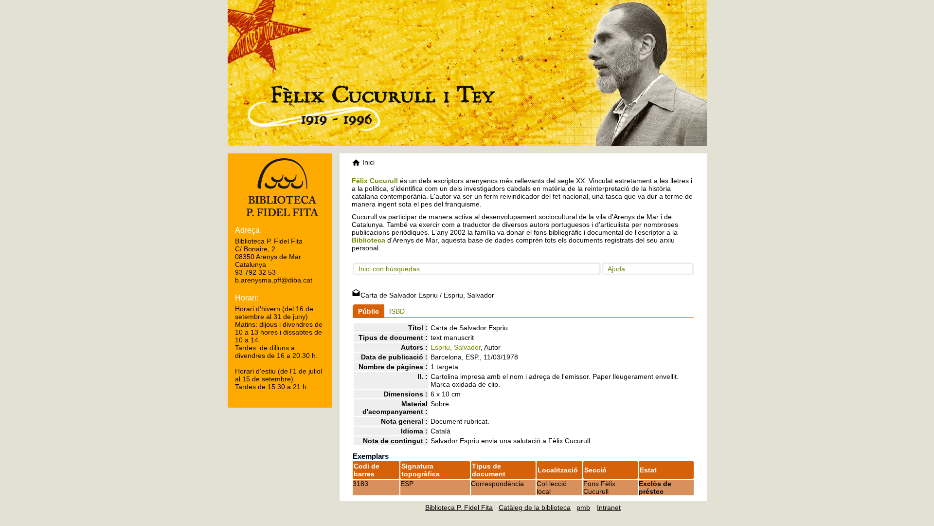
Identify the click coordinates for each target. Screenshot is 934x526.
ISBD (397, 311)
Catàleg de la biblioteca (535, 507)
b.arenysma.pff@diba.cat (273, 280)
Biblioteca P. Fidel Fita (459, 507)
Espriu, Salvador (456, 347)
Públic (368, 311)
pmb (583, 507)
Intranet (609, 507)
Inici (367, 162)
